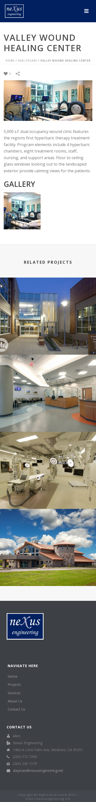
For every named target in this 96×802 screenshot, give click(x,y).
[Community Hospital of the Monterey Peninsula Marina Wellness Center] (48, 298)
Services (14, 693)
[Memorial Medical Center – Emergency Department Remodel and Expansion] (48, 375)
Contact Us (16, 709)
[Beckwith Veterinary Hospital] (48, 529)
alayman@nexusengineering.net (38, 770)
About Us (15, 701)
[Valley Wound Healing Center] (48, 100)
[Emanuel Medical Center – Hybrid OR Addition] (48, 452)
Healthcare (27, 60)
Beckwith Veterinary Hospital (48, 572)
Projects (14, 684)
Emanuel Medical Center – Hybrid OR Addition (48, 495)
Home (10, 60)
